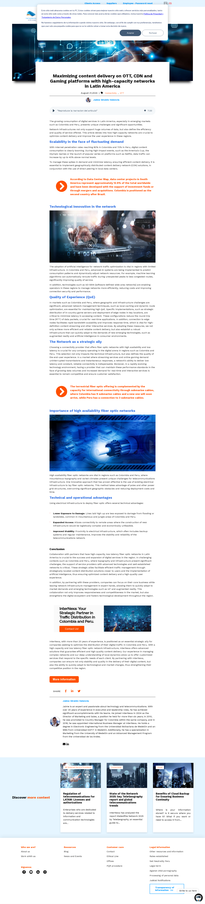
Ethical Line (112, 856)
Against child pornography (163, 871)
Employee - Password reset (138, 3)
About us (25, 851)
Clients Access (92, 3)
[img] (145, 110)
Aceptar (130, 33)
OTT (122, 93)
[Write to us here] (199, 898)
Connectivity (111, 93)
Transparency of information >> (164, 888)
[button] (53, 111)
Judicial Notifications (160, 880)
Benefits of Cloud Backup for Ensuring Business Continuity (172, 796)
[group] (102, 111)
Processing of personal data (164, 875)
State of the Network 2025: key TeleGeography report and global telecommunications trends (126, 799)
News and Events (73, 856)
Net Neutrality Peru (160, 861)
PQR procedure (114, 866)
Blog (66, 851)
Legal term (155, 866)
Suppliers (112, 3)
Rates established (159, 856)
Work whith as (28, 856)
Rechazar (153, 33)
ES (170, 3)
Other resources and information (166, 851)
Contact (111, 851)
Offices (110, 861)
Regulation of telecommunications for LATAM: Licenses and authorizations (79, 798)
